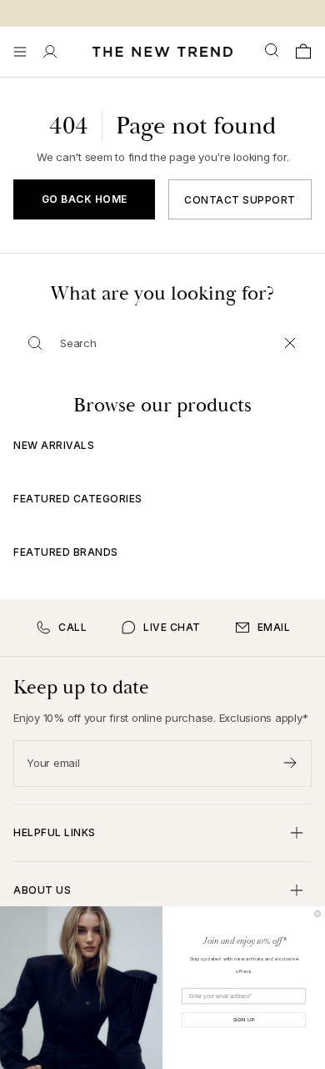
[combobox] (273, 51)
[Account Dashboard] (50, 51)
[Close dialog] (317, 914)
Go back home (85, 199)
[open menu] (20, 51)
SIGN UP (244, 1019)
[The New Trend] (162, 52)
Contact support (240, 200)
